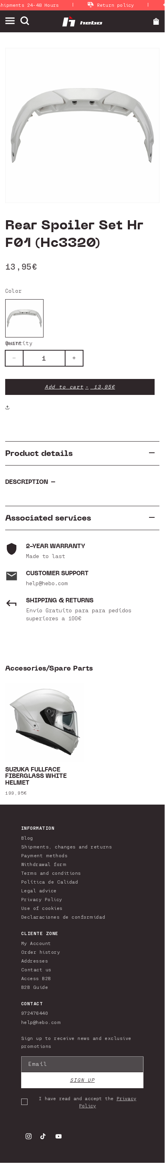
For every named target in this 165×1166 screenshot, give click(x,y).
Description (26, 482)
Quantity (18, 342)
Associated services (48, 518)
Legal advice (39, 890)
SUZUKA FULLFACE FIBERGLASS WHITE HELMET (36, 777)
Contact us (36, 969)
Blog (27, 837)
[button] (12, 21)
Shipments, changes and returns (66, 846)
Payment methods (44, 855)
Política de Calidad (49, 881)
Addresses (34, 960)
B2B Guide (34, 987)
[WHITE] (24, 318)
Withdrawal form (44, 864)
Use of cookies (42, 908)
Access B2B (36, 978)
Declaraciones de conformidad (63, 916)
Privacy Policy (41, 899)
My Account (36, 943)
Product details (39, 453)
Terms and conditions (51, 873)
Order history (40, 952)
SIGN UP (82, 1080)
